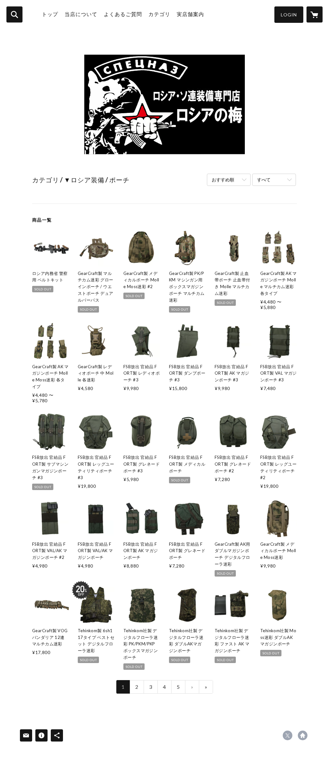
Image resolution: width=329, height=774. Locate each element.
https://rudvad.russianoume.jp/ (302, 735)
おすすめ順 (223, 179)
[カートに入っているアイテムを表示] (315, 14)
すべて (264, 179)
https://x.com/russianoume (287, 735)
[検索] (14, 14)
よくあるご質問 (123, 14)
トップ (50, 14)
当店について (81, 14)
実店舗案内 (190, 14)
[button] (288, 14)
